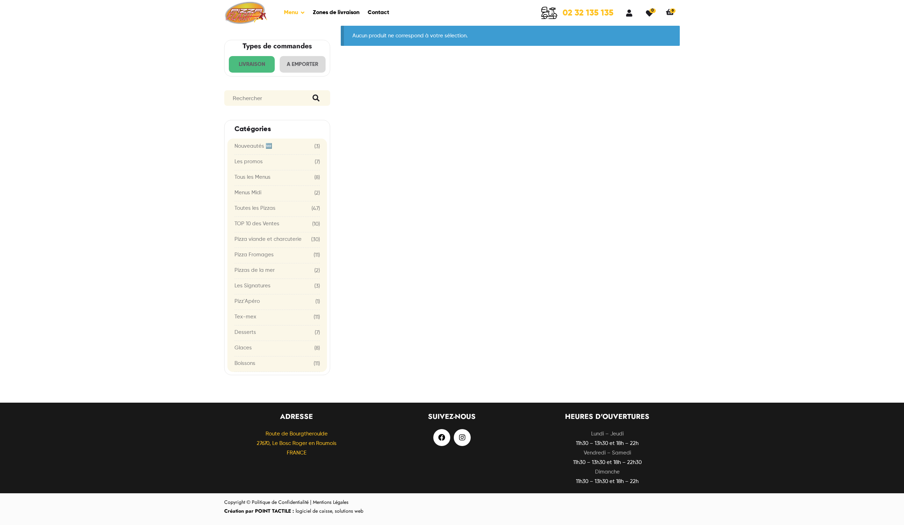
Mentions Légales (331, 502)
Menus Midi (247, 192)
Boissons (244, 363)
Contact (378, 13)
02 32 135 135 (588, 13)
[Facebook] (441, 437)
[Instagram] (462, 437)
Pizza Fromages (254, 254)
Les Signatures (252, 285)
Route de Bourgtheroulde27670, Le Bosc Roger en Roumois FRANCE (297, 443)
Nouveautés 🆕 (253, 146)
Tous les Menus (252, 177)
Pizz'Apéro (247, 301)
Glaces (243, 347)
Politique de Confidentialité (280, 502)
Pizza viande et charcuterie (268, 239)
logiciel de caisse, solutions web (293, 510)
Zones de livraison (336, 13)
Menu (291, 13)
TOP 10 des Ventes (256, 223)
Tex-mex (245, 316)
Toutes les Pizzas (254, 208)
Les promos (248, 161)
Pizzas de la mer (254, 270)
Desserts (245, 332)
